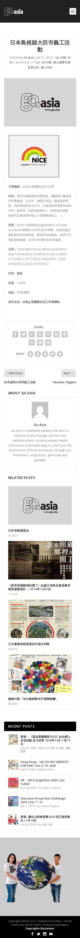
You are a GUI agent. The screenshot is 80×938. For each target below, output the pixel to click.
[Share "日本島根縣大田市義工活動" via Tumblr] (40, 334)
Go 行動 (61, 57)
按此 (20, 273)
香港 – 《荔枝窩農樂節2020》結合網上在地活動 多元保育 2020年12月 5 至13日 (46, 740)
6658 (41, 748)
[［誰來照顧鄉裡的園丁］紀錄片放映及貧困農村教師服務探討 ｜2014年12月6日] (40, 560)
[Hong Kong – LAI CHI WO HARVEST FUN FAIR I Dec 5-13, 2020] (13, 764)
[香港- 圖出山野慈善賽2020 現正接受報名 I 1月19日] (13, 819)
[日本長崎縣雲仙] (40, 505)
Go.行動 (46, 62)
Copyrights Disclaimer (40, 928)
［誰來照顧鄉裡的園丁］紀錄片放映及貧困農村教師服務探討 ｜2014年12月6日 (39, 587)
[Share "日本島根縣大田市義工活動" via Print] (48, 342)
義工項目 (46, 67)
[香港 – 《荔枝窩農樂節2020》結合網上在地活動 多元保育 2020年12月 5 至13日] (13, 739)
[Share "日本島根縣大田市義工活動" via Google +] (32, 334)
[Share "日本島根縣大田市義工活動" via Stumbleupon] (32, 342)
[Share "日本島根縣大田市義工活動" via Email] (40, 342)
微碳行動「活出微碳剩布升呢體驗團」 (33, 699)
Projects (56, 788)
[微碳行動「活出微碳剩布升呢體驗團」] (40, 673)
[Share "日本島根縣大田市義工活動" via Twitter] (23, 334)
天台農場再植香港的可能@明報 (29, 644)
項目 (50, 824)
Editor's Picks (46, 769)
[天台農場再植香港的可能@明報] (40, 619)
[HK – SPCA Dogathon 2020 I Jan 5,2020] (13, 783)
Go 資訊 (60, 748)
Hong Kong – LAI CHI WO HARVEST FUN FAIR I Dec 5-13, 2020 (45, 763)
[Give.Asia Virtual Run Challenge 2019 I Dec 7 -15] (13, 801)
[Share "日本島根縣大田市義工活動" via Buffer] (65, 334)
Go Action (44, 788)
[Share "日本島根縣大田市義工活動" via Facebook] (15, 334)
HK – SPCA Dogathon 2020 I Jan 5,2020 (43, 782)
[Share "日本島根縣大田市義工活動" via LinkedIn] (56, 334)
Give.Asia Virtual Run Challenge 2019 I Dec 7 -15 (43, 800)
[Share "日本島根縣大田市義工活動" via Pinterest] (48, 334)
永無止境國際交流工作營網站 (41, 302)
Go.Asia (29, 57)
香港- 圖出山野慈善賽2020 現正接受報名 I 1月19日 (45, 818)
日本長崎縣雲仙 (18, 530)
